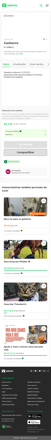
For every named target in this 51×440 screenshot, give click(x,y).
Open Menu (47, 6)
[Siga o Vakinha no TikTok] (48, 371)
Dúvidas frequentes (33, 382)
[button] (25, 25)
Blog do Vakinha (32, 395)
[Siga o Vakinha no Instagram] (31, 371)
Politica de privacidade (9, 398)
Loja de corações (32, 388)
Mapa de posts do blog (34, 398)
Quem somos (6, 382)
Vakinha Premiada (33, 392)
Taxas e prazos (32, 385)
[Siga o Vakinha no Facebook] (36, 371)
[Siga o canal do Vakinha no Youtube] (40, 371)
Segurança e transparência (36, 401)
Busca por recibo (32, 404)
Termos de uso (7, 401)
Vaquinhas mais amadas (10, 395)
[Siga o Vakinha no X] (44, 371)
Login (3, 392)
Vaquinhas (5, 385)
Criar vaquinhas (7, 388)
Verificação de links (8, 404)
